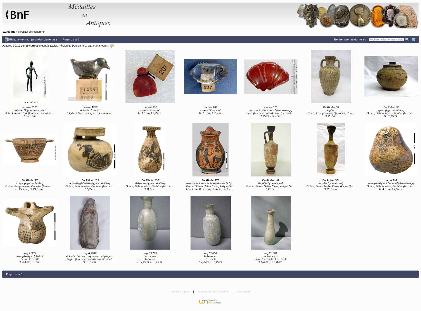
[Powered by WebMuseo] (210, 301)
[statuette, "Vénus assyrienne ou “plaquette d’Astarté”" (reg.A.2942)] (90, 223)
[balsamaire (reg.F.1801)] (270, 223)
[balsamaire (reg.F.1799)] (150, 223)
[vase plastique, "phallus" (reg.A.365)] (30, 223)
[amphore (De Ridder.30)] (331, 76)
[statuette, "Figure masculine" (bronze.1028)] (30, 76)
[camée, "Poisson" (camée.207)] (210, 76)
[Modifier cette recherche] (112, 46)
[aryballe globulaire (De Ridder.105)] (90, 149)
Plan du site (243, 291)
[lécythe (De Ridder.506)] (331, 149)
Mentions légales (180, 291)
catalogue (9, 31)
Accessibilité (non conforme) (214, 291)
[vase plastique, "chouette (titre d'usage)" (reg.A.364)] (391, 149)
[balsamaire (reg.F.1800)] (210, 223)
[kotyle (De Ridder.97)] (30, 149)
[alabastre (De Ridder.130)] (150, 149)
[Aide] (414, 39)
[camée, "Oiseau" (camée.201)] (150, 76)
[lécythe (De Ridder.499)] (270, 149)
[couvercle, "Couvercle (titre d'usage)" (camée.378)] (270, 76)
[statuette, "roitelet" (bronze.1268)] (90, 76)
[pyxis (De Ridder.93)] (391, 76)
